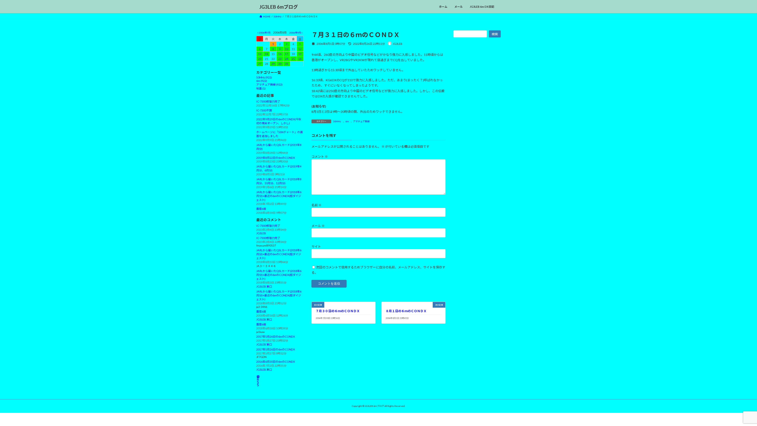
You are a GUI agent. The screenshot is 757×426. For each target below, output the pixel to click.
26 (300, 59)
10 (286, 49)
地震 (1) (261, 88)
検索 (495, 34)
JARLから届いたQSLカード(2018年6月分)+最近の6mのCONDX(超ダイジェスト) (278, 196)
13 (259, 54)
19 (300, 54)
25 (293, 59)
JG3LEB (261, 233)
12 (300, 49)
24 (286, 59)
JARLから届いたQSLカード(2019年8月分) (278, 146)
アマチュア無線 (361, 121)
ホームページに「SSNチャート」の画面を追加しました (279, 134)
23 (280, 59)
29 (273, 63)
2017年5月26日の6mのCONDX (275, 336)
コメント (319, 156)
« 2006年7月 (263, 32)
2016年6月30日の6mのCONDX (275, 361)
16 (280, 54)
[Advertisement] (477, 130)
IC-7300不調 (264, 110)
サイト (316, 246)
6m (347, 121)
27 (259, 63)
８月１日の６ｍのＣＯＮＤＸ (406, 311)
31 (286, 63)
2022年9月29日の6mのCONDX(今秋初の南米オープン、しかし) (278, 121)
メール (318, 226)
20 (259, 59)
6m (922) (261, 80)
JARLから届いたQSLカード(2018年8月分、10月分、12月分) (278, 181)
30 (280, 63)
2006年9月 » (296, 32)
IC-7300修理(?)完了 (268, 101)
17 (286, 54)
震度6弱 (261, 208)
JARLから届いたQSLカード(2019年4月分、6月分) (278, 168)
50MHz (337, 121)
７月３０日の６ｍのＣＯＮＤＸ (338, 311)
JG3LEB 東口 (264, 286)
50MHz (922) (264, 77)
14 (266, 54)
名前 (316, 205)
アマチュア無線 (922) (269, 84)
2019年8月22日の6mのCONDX (275, 157)
